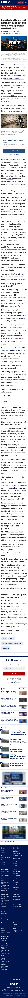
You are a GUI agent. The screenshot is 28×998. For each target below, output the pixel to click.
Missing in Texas (17, 884)
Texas (2, 854)
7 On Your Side (16, 875)
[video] (23, 792)
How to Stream (5, 871)
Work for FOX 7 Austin (5, 907)
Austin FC (3, 927)
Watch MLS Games (4, 970)
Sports (3, 923)
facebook (8, 979)
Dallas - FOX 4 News (16, 927)
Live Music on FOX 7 (16, 859)
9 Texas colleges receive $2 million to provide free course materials (18, 765)
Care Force (15, 882)
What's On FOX (5, 896)
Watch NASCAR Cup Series (5, 951)
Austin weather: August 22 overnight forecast (7, 791)
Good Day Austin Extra (5, 882)
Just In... (4, 689)
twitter (11, 979)
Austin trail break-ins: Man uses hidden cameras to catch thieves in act (18, 749)
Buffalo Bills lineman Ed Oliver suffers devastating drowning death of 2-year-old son (8, 707)
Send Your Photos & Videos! (17, 903)
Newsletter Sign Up (5, 900)
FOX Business (13, 31)
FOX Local (4, 869)
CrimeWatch (16, 873)
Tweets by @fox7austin (7, 841)
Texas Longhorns (5, 925)
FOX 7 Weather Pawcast (16, 897)
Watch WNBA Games (4, 967)
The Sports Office (5, 877)
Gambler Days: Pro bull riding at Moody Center (9, 805)
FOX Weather (16, 908)
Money (11, 638)
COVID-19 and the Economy (12, 643)
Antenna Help (4, 919)
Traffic (3, 852)
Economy (5, 648)
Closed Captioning (4, 912)
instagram (14, 979)
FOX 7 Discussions (16, 886)
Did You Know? (16, 910)
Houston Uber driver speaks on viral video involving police (8, 699)
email (20, 979)
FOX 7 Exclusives (16, 870)
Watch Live (20, 2)
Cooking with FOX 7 (17, 856)
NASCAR (3, 930)
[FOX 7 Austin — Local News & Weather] (5, 2)
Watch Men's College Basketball (4, 958)
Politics (3, 856)
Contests (15, 865)
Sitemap (3, 864)
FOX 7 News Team (4, 904)
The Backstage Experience (5, 889)
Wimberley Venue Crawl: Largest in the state (9, 818)
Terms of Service (15, 682)
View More (22, 689)
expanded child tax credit (14, 78)
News (18, 31)
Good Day (16, 848)
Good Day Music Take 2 (5, 886)
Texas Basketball (5, 932)
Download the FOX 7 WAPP (16, 900)
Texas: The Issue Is (17, 879)
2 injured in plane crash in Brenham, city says (7, 713)
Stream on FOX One (5, 937)
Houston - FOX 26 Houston (17, 930)
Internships (4, 910)
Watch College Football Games (5, 944)
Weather (16, 894)
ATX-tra (15, 889)
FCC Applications (5, 917)
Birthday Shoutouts (15, 850)
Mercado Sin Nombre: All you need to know (8, 811)
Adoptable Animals (15, 862)
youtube (17, 979)
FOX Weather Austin (4, 879)
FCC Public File (5, 915)
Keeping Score (16, 853)
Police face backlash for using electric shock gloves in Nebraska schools (9, 720)
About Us (4, 894)
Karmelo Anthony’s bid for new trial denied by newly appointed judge (9, 693)
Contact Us (4, 898)
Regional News (16, 924)
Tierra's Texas (4, 873)
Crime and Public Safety (5, 858)
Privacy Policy (15, 681)
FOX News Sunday (4, 861)
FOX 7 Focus (16, 877)
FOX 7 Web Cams (17, 906)
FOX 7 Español (5, 875)
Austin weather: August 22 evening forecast (7, 798)
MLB (2, 928)
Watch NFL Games (4, 941)
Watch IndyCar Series (5, 954)
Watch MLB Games (4, 947)
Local (2, 850)
